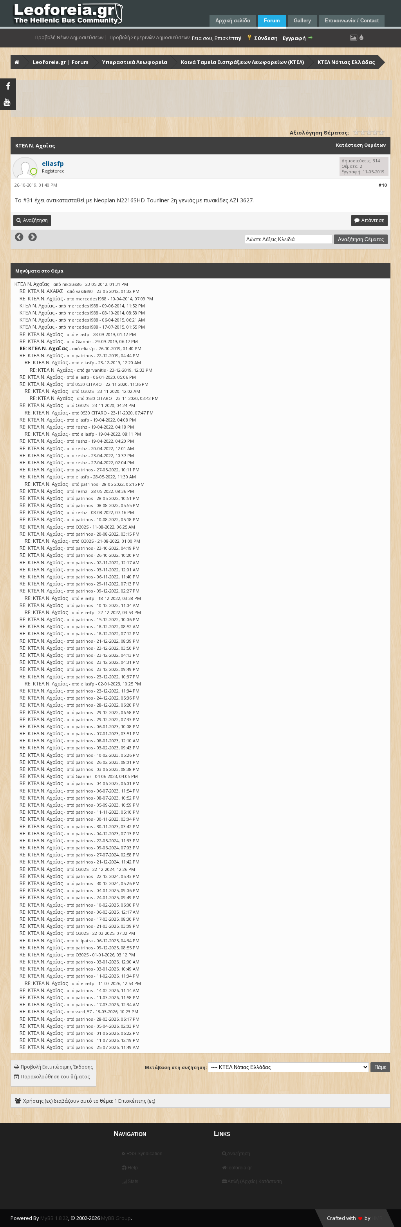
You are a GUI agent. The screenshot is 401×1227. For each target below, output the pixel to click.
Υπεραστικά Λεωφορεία (134, 61)
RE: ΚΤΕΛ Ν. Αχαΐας (41, 298)
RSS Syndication (144, 1153)
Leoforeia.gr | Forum (61, 61)
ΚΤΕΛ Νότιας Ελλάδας (346, 61)
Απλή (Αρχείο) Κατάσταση (254, 1181)
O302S (87, 391)
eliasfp (82, 334)
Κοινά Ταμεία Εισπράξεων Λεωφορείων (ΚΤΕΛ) (242, 61)
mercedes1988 (91, 299)
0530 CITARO (89, 384)
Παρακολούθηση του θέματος (55, 1076)
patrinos (84, 355)
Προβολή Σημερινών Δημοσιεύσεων (150, 38)
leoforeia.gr (239, 1168)
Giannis (83, 341)
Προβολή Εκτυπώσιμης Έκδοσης (57, 1066)
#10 (382, 185)
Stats (132, 1181)
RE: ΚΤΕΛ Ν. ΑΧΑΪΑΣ (41, 290)
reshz (81, 427)
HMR (377, 1218)
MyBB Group (116, 1218)
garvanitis (96, 370)
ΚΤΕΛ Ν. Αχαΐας (31, 283)
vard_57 (84, 1011)
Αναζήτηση (238, 1153)
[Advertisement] (201, 98)
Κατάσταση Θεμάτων (361, 145)
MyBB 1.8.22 (54, 1218)
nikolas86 (71, 284)
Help (132, 1168)
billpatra (84, 940)
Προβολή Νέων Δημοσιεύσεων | (71, 38)
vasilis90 (84, 291)
